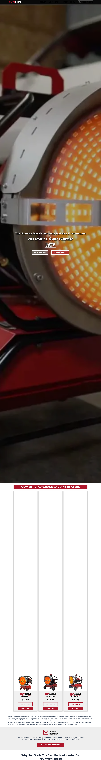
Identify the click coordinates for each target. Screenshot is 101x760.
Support (65, 2)
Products (42, 2)
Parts (57, 2)
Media (51, 2)
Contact (73, 2)
